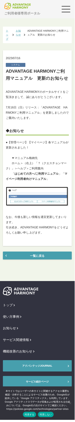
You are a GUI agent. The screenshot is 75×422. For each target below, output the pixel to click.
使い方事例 (11, 316)
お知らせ (9, 328)
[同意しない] (70, 403)
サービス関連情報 (16, 340)
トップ (8, 305)
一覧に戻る (37, 255)
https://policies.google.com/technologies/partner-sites (37, 408)
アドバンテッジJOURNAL (37, 365)
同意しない (46, 414)
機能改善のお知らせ (17, 351)
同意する (29, 414)
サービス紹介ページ (37, 381)
